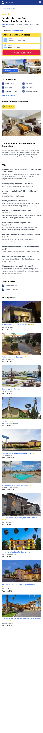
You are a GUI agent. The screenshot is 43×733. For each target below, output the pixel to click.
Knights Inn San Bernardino (12, 389)
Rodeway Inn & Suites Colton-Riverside (16, 453)
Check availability (23, 53)
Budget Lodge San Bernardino (13, 357)
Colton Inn (6, 421)
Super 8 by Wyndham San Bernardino (16, 552)
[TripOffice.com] (7, 2)
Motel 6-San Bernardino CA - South (15, 485)
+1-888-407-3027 (18, 30)
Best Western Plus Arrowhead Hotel (15, 325)
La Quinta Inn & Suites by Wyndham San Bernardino (21, 517)
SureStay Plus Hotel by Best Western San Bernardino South (21, 620)
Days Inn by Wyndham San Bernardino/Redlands (20, 584)
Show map (5, 24)
